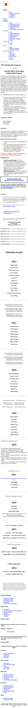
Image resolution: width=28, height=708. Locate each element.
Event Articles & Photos (9, 664)
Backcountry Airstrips (9, 598)
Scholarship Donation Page (11, 211)
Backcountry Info (8, 612)
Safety (5, 665)
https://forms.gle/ (8, 180)
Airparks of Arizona (8, 599)
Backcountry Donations (9, 691)
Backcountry (7, 663)
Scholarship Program (8, 600)
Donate (5, 692)
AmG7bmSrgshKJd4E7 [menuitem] (18, 180)
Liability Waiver (7, 688)
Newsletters (6, 602)
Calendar (6, 613)
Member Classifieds (8, 698)
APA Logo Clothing (8, 699)
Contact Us (6, 656)
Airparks (6, 616)
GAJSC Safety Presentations (10, 603)
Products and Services (9, 687)
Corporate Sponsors (8, 685)
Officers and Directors (9, 653)
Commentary (7, 667)
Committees (6, 654)
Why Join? (6, 657)
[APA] (6, 6)
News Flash (6, 668)
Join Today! (6, 689)
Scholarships (7, 614)
